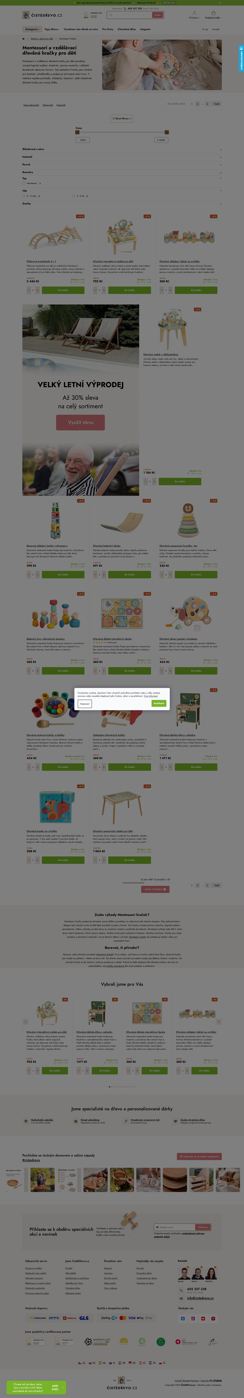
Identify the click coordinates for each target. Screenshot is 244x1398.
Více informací (151, 696)
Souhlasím (159, 703)
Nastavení (84, 703)
